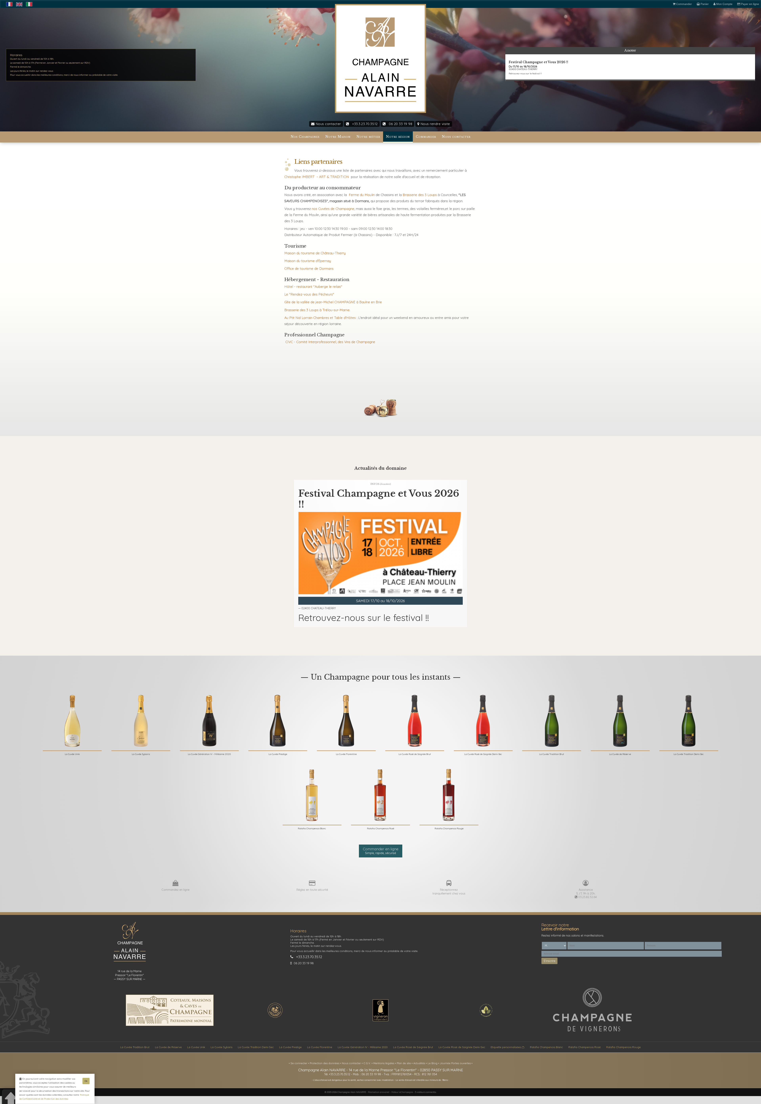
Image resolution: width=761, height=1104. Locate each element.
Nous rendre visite (434, 124)
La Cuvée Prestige (290, 1047)
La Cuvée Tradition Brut (134, 1047)
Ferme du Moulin (362, 195)
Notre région (398, 137)
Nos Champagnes (305, 137)
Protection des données (325, 1063)
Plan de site (404, 1063)
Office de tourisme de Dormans (309, 268)
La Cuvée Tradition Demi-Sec (256, 1047)
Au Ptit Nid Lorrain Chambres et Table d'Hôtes (320, 318)
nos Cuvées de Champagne (333, 209)
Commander (426, 137)
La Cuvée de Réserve (168, 1047)
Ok (86, 1080)
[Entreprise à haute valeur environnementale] (275, 1017)
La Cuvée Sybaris (221, 1047)
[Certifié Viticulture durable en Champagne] (486, 1017)
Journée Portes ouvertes (455, 1063)
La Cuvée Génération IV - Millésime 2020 (363, 1047)
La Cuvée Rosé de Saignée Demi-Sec (462, 1047)
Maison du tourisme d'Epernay (307, 261)
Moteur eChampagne (402, 1092)
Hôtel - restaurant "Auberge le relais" (313, 286)
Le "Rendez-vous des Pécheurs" (309, 294)
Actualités (419, 1063)
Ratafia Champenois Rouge (623, 1047)
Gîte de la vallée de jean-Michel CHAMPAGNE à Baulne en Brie (333, 302)
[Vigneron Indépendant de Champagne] (380, 1020)
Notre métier (368, 137)
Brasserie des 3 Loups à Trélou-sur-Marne (317, 310)
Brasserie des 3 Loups (419, 195)
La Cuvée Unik (196, 1047)
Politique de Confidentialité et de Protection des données (54, 1096)
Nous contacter (328, 124)
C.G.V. (367, 1063)
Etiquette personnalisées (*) (507, 1047)
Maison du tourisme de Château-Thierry (315, 253)
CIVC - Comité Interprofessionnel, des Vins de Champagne (330, 342)
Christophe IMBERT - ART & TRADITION (316, 177)
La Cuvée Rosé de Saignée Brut (413, 1047)
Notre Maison (338, 137)
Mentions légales (384, 1063)
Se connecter (299, 1063)
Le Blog (433, 1063)
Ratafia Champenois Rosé (584, 1047)
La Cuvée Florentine (319, 1047)
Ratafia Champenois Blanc (546, 1047)
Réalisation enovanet (378, 1092)
